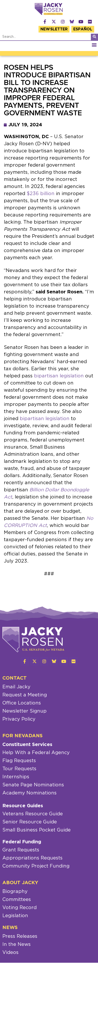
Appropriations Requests (32, 858)
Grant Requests (20, 850)
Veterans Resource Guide (32, 814)
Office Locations (21, 703)
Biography (15, 891)
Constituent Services (27, 744)
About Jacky (20, 882)
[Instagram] (63, 21)
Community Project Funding (35, 866)
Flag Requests (19, 760)
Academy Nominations (29, 793)
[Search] (94, 37)
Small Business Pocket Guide (36, 830)
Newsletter (54, 29)
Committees (16, 899)
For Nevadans (22, 735)
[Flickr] (90, 21)
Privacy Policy (18, 719)
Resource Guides (22, 805)
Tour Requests (19, 768)
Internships (15, 777)
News (10, 927)
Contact (14, 678)
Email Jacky (16, 687)
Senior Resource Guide (29, 822)
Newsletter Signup (24, 711)
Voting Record (19, 907)
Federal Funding (21, 842)
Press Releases (19, 936)
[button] (94, 45)
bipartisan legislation (59, 376)
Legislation (15, 915)
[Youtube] (81, 21)
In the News (16, 944)
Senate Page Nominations (33, 785)
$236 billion (40, 193)
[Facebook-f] (44, 21)
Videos (10, 952)
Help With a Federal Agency (36, 752)
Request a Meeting (24, 695)
